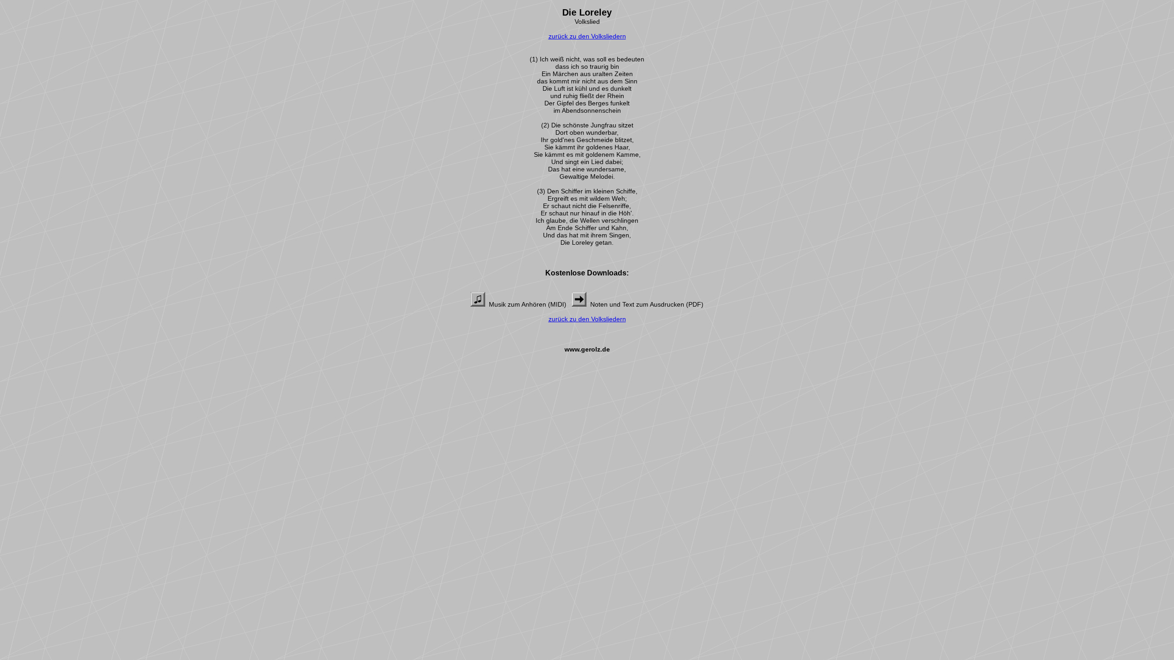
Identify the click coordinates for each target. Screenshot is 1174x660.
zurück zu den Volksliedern (587, 36)
